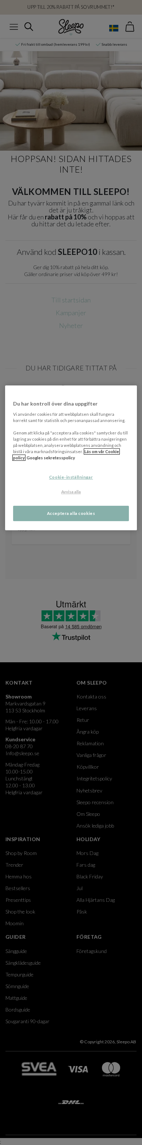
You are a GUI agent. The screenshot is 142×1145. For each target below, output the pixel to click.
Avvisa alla (71, 491)
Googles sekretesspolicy (51, 457)
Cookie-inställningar (71, 477)
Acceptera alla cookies (71, 513)
